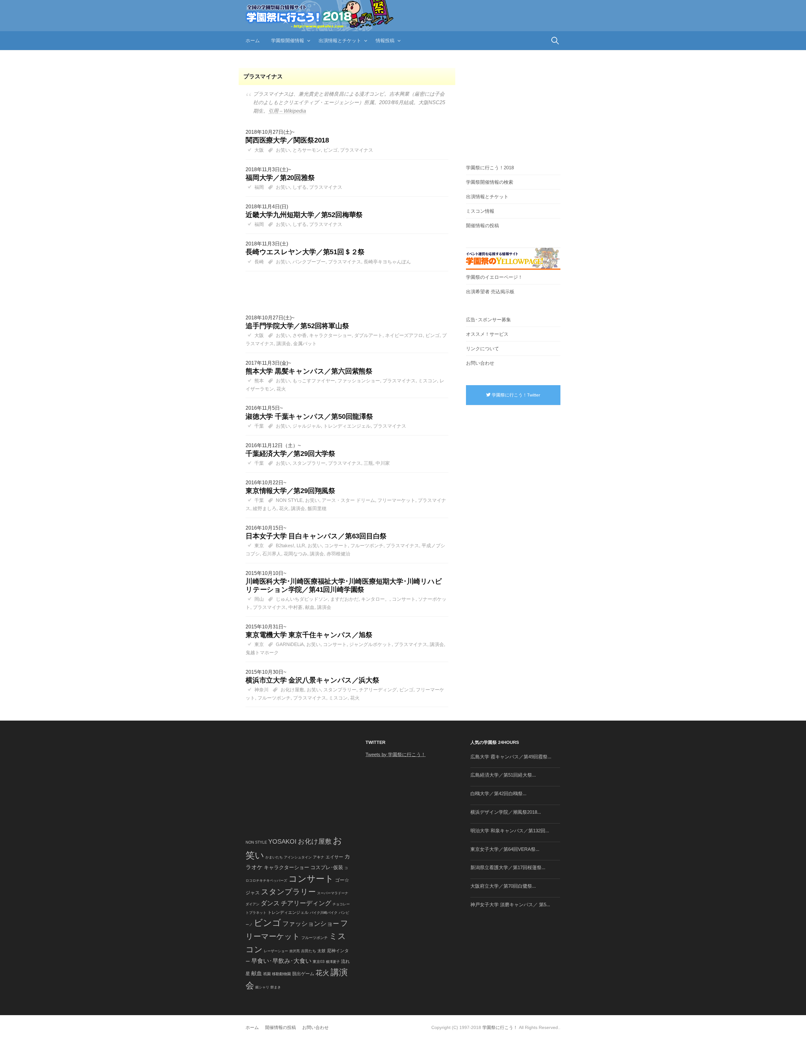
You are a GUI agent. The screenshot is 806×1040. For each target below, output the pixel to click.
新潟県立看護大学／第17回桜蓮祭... (507, 867)
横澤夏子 (333, 962)
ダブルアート (368, 335)
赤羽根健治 (338, 553)
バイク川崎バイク (324, 912)
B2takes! (285, 545)
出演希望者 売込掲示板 (490, 291)
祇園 (267, 974)
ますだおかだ (344, 599)
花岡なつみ (295, 553)
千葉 (259, 426)
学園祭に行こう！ (500, 1027)
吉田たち (308, 951)
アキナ (318, 857)
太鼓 (321, 951)
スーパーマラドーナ (332, 893)
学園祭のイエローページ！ (494, 277)
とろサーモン (306, 150)
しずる (299, 187)
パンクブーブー (309, 261)
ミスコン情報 (480, 211)
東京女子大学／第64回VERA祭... (504, 849)
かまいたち (274, 857)
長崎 (259, 261)
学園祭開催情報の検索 (489, 182)
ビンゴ (330, 150)
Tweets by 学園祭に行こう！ (396, 754)
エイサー (334, 856)
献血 (310, 607)
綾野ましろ (264, 508)
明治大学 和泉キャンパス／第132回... (509, 830)
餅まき (275, 987)
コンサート (336, 545)
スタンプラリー (309, 463)
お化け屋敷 (292, 689)
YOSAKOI (282, 841)
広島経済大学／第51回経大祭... (503, 775)
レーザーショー (276, 951)
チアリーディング (378, 689)
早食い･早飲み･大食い (281, 961)
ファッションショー (359, 380)
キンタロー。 (375, 599)
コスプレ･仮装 (326, 867)
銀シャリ (262, 987)
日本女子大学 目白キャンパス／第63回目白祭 (316, 536)
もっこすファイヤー (313, 380)
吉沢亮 (294, 951)
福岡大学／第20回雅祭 (280, 178)
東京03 (319, 961)
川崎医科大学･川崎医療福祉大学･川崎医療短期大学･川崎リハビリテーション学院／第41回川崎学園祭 (344, 585)
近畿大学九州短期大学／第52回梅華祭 (304, 215)
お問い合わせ (480, 363)
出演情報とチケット (340, 40)
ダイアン (252, 904)
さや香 (299, 335)
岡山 (259, 599)
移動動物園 (281, 974)
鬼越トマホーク (262, 652)
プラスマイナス (356, 150)
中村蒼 (295, 607)
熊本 (259, 380)
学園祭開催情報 (287, 40)
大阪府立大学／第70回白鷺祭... (503, 886)
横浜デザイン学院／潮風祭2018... (505, 812)
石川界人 (271, 553)
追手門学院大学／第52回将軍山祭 (297, 326)
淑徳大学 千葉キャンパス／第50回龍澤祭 (309, 416)
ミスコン (427, 380)
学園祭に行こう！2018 (490, 167)
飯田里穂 (317, 508)
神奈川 (261, 689)
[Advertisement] (343, 286)
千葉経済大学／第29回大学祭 (290, 454)
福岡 (259, 187)
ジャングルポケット (370, 644)
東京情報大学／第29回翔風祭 (290, 491)
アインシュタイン (298, 857)
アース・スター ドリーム (348, 500)
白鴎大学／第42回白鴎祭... (498, 793)
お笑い (283, 150)
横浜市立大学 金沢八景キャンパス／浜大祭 (312, 680)
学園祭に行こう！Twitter (515, 394)
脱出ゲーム (303, 973)
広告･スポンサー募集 (488, 319)
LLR (301, 545)
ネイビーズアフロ (404, 335)
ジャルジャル (306, 426)
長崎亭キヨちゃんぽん (387, 261)
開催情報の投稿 (482, 225)
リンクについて (482, 348)
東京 (259, 545)
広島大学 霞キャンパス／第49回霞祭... (510, 756)
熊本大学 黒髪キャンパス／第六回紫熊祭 (309, 371)
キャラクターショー (330, 335)
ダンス (270, 903)
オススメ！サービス (487, 334)
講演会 (283, 343)
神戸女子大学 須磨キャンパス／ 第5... (510, 904)
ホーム (253, 40)
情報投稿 (385, 40)
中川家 (383, 463)
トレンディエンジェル (347, 426)
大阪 (259, 150)
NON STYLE (289, 500)
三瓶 (368, 463)
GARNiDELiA (290, 644)
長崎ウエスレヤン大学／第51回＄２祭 (305, 252)
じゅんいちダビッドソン (302, 599)
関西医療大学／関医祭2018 (287, 140)
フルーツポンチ (366, 545)
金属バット (305, 343)
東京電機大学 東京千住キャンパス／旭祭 (309, 635)
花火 (281, 388)
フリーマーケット (396, 500)
